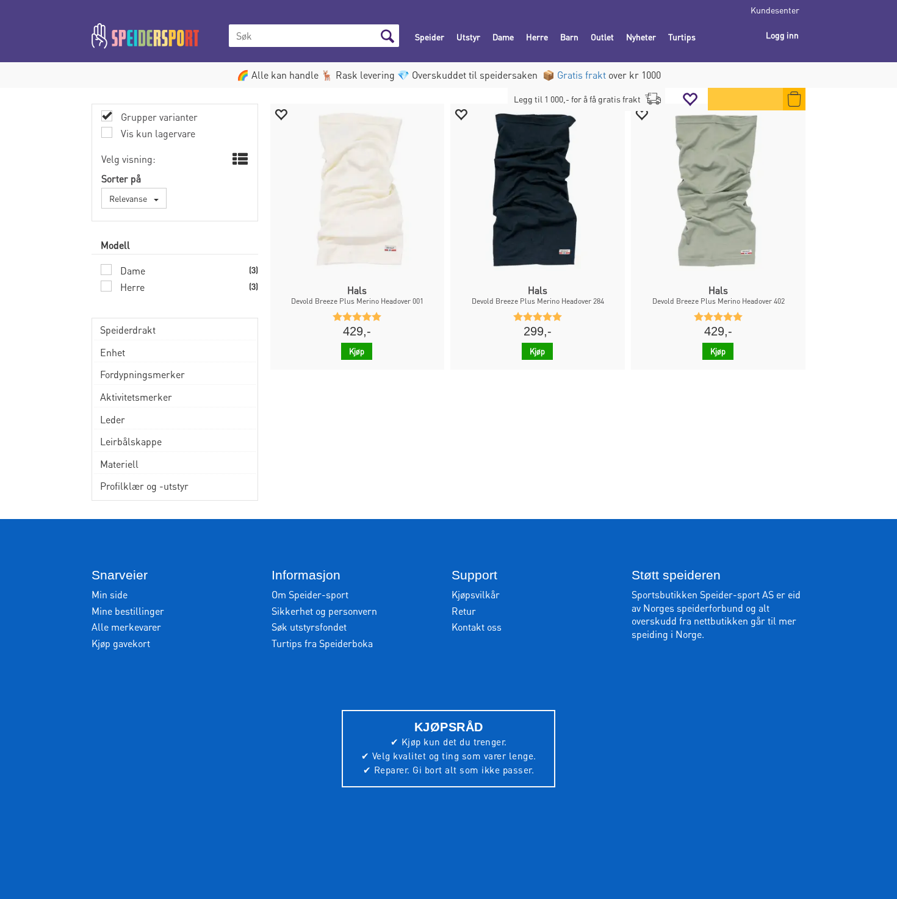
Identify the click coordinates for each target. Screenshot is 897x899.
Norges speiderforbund (693, 607)
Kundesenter (775, 9)
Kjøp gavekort (121, 643)
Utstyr (468, 36)
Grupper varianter (158, 116)
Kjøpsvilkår (476, 594)
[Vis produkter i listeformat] (238, 159)
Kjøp (356, 351)
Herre (537, 36)
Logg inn (782, 34)
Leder (112, 419)
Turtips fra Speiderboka (322, 643)
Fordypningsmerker (142, 374)
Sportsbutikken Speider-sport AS (703, 594)
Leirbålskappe (131, 441)
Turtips (682, 36)
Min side (110, 594)
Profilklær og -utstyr (144, 485)
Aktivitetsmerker (136, 396)
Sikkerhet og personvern (324, 610)
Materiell (119, 463)
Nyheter (641, 36)
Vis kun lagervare (156, 133)
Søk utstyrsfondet (309, 626)
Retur (464, 610)
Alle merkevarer (126, 626)
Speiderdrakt (128, 329)
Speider (429, 36)
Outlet (602, 36)
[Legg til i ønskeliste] (280, 113)
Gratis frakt (581, 74)
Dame (503, 36)
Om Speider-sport (310, 594)
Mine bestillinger (128, 610)
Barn (569, 36)
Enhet (112, 352)
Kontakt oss (477, 626)
